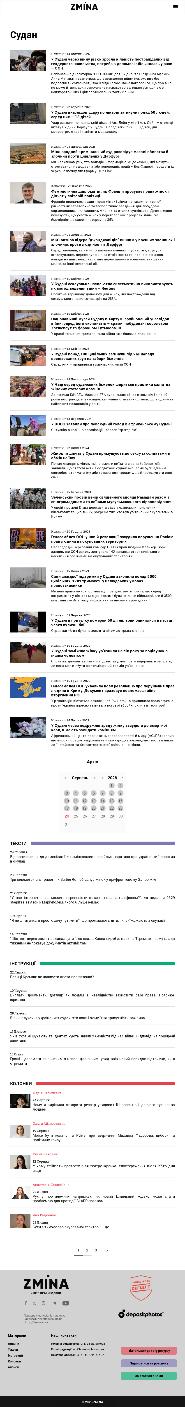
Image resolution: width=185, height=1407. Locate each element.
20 (94, 808)
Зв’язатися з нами (149, 1376)
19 (85, 808)
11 (76, 800)
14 (103, 800)
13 (94, 800)
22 (112, 808)
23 (120, 808)
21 (103, 808)
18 (76, 808)
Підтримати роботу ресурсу (149, 1350)
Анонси (13, 1367)
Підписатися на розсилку (149, 1363)
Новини (13, 1344)
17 (67, 808)
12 (85, 800)
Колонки (21, 1083)
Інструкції (22, 963)
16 (120, 800)
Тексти (18, 843)
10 (67, 800)
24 (67, 816)
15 (112, 800)
